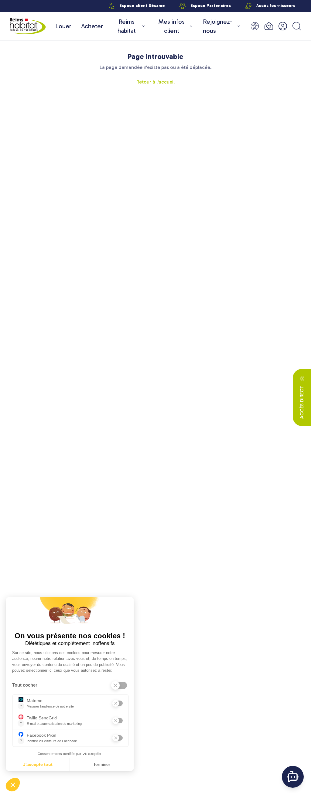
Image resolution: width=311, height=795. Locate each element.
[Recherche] (296, 26)
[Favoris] (268, 26)
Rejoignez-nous (217, 26)
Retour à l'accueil (155, 82)
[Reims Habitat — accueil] (28, 26)
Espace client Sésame (142, 5)
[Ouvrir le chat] (293, 777)
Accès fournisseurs (275, 5)
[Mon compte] (282, 26)
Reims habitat (127, 26)
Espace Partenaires (210, 5)
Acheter (92, 26)
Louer (63, 26)
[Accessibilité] (254, 26)
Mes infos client (172, 26)
